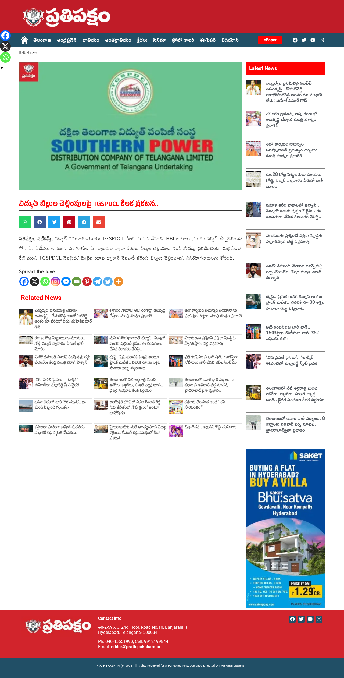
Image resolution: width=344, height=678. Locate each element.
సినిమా (159, 41)
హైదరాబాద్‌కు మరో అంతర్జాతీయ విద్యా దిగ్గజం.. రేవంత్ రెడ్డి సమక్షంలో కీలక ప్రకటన (138, 433)
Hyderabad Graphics (232, 666)
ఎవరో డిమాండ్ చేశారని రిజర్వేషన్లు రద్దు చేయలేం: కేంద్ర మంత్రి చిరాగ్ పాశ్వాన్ (62, 360)
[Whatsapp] (45, 281)
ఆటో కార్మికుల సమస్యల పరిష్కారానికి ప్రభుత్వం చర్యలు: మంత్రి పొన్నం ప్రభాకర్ (213, 314)
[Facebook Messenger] (66, 281)
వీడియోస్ (230, 41)
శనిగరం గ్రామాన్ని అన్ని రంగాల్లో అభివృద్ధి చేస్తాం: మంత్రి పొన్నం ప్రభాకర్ (137, 314)
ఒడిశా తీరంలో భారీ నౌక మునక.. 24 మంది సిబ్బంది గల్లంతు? (60, 405)
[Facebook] (295, 40)
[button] (25, 222)
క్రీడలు (142, 41)
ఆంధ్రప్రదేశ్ (66, 41)
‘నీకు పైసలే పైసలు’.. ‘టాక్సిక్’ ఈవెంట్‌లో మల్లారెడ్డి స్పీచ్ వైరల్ (57, 383)
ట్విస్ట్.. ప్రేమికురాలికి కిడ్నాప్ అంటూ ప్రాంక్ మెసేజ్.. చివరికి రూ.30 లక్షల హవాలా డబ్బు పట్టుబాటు (135, 363)
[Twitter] (303, 40)
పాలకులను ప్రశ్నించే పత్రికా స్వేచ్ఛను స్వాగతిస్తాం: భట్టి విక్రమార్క (210, 341)
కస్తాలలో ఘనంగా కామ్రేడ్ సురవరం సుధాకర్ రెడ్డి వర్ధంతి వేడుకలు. (60, 430)
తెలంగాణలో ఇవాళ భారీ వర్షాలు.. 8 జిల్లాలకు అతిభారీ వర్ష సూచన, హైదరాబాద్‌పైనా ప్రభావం (209, 386)
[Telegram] (97, 281)
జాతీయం (90, 41)
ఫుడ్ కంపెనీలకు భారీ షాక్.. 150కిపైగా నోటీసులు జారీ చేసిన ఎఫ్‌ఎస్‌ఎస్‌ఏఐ (211, 360)
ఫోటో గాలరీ (183, 41)
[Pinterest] (87, 281)
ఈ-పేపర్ (208, 41)
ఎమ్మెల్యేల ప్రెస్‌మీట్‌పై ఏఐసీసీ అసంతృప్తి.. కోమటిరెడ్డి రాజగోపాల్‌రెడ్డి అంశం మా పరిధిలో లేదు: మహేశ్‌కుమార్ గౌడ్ (63, 319)
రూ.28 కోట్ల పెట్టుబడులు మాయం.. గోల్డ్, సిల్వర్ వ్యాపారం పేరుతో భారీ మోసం (60, 344)
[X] (34, 281)
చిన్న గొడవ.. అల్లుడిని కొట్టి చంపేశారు (210, 428)
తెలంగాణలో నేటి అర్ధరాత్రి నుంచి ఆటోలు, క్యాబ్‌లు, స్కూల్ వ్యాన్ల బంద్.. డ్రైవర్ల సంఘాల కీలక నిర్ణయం (136, 386)
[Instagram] (321, 40)
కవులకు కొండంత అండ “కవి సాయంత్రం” (205, 405)
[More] (118, 281)
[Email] (76, 281)
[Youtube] (313, 40)
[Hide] (2, 68)
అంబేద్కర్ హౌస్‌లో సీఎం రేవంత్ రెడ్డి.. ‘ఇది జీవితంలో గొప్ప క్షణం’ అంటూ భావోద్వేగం (136, 408)
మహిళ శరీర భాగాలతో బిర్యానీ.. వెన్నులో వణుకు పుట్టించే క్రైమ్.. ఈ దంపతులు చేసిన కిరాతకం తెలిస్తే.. (138, 344)
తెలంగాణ (42, 41)
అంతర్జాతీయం (118, 41)
